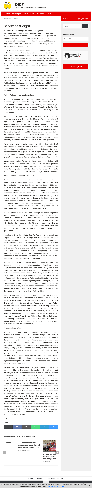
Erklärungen (16, 14)
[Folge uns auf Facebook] (84, 19)
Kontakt (31, 478)
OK (67, 486)
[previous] (4, 452)
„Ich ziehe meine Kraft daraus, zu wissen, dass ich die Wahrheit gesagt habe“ (29, 445)
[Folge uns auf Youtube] (79, 19)
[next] (57, 452)
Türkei (25, 14)
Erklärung (8, 19)
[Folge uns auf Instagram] (81, 19)
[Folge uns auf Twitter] (87, 19)
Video (32, 14)
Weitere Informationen (55, 486)
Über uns (7, 14)
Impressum (41, 478)
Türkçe (48, 14)
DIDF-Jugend (76, 66)
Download (40, 14)
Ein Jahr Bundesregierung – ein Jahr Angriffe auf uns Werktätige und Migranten (54, 456)
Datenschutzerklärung (56, 478)
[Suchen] (85, 26)
